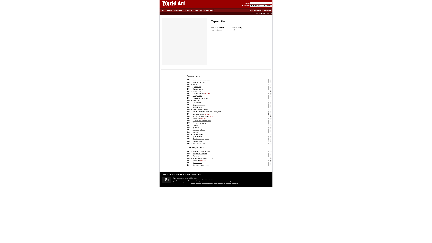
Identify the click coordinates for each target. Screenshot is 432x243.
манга (215, 183)
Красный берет (198, 134)
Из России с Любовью (200, 116)
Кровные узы (197, 87)
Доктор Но (196, 118)
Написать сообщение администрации (188, 174)
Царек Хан (196, 127)
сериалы (198, 183)
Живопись (198, 10)
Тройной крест (197, 107)
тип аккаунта (260, 13)
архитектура (235, 183)
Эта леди (196, 132)
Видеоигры (178, 10)
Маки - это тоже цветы (200, 109)
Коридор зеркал (198, 141)
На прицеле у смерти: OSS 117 (203, 158)
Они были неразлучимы (201, 139)
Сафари (195, 125)
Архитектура (208, 10)
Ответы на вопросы (167, 174)
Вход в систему (255, 10)
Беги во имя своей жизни (201, 80)
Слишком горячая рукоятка (202, 121)
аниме (211, 183)
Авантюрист (197, 103)
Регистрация (267, 10)
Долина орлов (197, 136)
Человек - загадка (199, 82)
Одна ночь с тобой (199, 143)
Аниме (169, 10)
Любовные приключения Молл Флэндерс (207, 111)
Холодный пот (197, 96)
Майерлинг (196, 100)
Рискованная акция (199, 123)
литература (221, 183)
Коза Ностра (197, 91)
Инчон (195, 84)
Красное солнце (198, 93)
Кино (163, 10)
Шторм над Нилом (199, 130)
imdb (233, 30)
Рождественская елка (200, 98)
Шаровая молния (198, 114)
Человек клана (198, 89)
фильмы (193, 183)
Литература (188, 10)
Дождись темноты (199, 105)
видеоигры (205, 183)
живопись (228, 183)
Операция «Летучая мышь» (202, 151)
